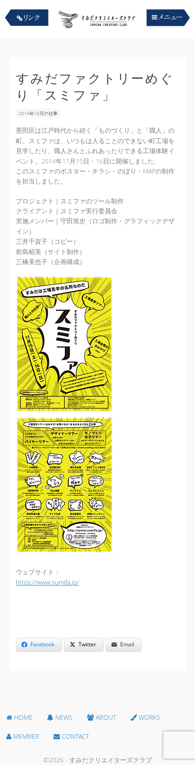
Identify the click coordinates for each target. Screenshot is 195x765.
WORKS (148, 717)
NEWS (63, 717)
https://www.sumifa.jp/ (47, 582)
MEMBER (25, 736)
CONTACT (74, 736)
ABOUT (105, 717)
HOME (22, 717)
